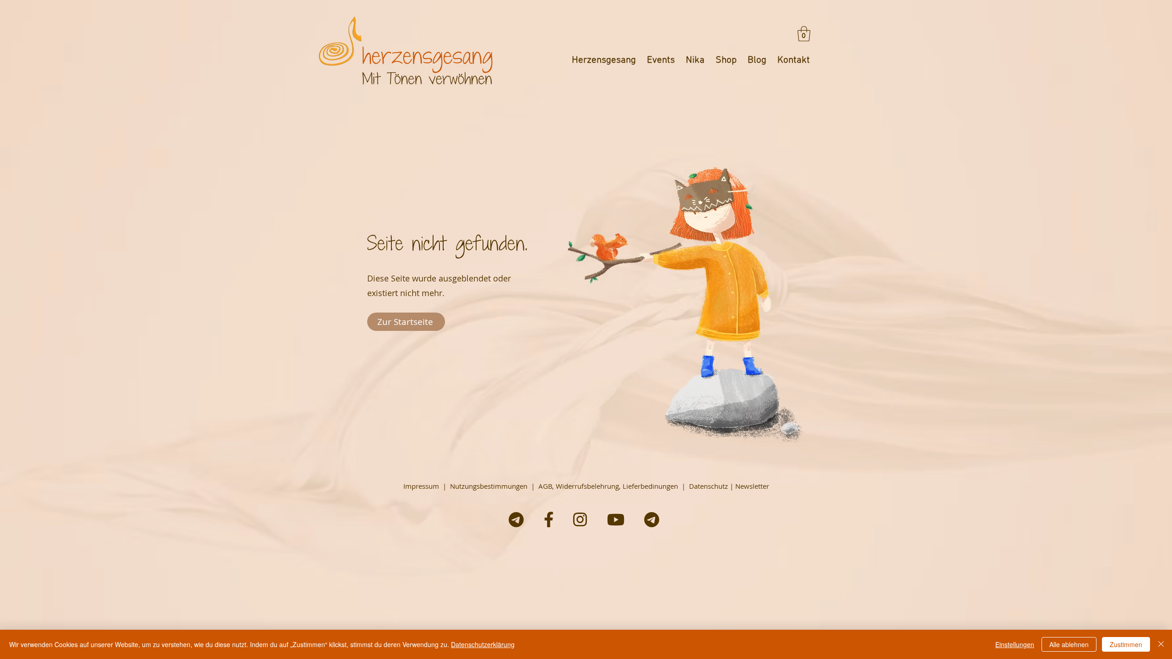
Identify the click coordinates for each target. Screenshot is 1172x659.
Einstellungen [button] (1014, 644)
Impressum (421, 486)
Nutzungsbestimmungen (488, 486)
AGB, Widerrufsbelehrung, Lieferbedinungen (608, 486)
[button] (804, 33)
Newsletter (752, 486)
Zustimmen (1126, 644)
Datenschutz (708, 486)
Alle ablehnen (1069, 644)
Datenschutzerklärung (483, 644)
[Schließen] (1161, 644)
